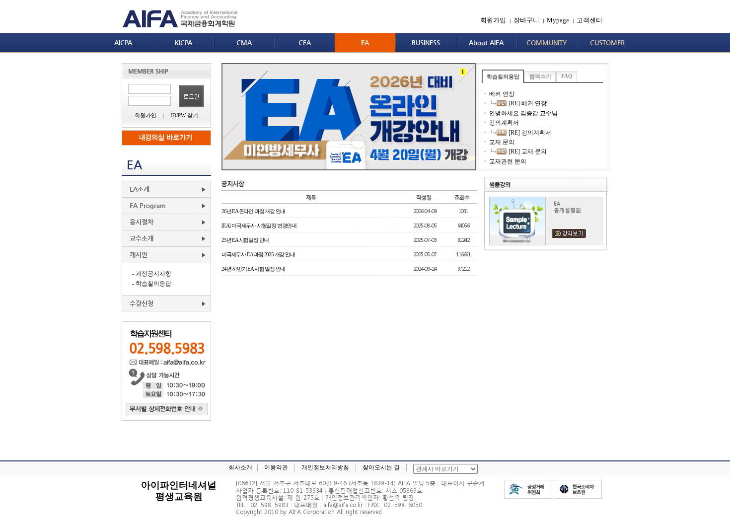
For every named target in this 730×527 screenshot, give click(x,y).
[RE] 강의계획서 (529, 132)
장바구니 (526, 20)
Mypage (558, 20)
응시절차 (141, 222)
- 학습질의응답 (151, 283)
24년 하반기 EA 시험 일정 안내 (253, 269)
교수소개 (141, 238)
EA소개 (139, 189)
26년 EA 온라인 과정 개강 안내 (253, 211)
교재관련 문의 (507, 161)
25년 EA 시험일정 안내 (245, 240)
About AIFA (486, 42)
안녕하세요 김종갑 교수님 (523, 113)
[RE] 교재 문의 (527, 151)
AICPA (123, 42)
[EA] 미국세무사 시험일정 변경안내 (258, 225)
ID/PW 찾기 (184, 115)
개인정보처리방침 (325, 467)
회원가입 (493, 20)
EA (365, 42)
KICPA (183, 42)
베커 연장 (501, 93)
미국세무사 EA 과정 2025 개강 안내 (258, 254)
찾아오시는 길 (381, 467)
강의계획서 (504, 122)
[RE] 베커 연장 (527, 103)
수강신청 (141, 303)
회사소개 (240, 467)
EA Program (148, 205)
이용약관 (276, 467)
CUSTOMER (607, 42)
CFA (304, 42)
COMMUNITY (546, 42)
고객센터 (589, 20)
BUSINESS (426, 42)
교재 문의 (501, 142)
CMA (244, 42)
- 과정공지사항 (151, 273)
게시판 (138, 254)
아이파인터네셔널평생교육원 (179, 490)
